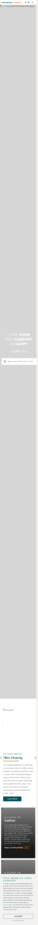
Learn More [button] (12, 799)
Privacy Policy (7, 905)
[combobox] (22, 361)
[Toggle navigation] (32, 2)
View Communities (13, 848)
